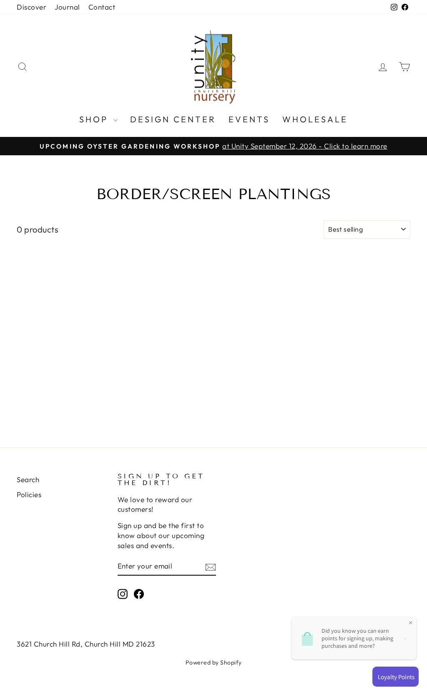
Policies (29, 494)
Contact (102, 7)
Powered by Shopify (214, 662)
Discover (31, 7)
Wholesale (315, 119)
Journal (67, 7)
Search (28, 479)
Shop (95, 119)
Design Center (173, 119)
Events (249, 119)
